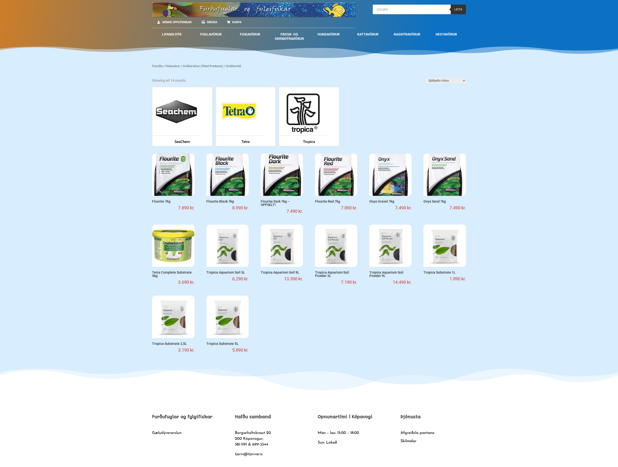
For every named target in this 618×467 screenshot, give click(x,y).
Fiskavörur (172, 66)
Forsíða (157, 66)
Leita (458, 9)
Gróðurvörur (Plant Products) (203, 66)
